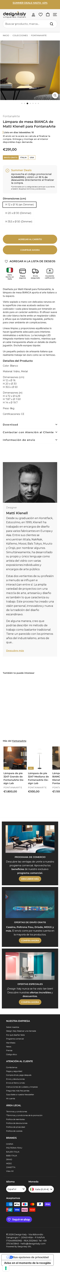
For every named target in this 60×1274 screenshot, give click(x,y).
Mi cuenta (10, 1098)
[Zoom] (55, 95)
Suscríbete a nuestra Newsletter (20, 1094)
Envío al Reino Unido (15, 1083)
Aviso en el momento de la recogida (27, 1263)
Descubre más (15, 650)
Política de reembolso (15, 1119)
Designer (11, 507)
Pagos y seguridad (14, 1071)
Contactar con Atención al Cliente (28, 432)
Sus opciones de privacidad (31, 1257)
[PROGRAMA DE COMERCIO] (30, 839)
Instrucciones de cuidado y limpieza (22, 1087)
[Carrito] (48, 14)
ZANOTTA (10, 1167)
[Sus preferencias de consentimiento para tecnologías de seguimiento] (6, 1268)
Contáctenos (11, 1067)
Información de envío (19, 439)
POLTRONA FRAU (14, 1148)
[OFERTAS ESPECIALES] (30, 966)
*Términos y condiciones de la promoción (24, 1115)
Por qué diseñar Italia (15, 1035)
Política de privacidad (15, 1127)
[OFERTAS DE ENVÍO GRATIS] (30, 904)
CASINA (9, 1144)
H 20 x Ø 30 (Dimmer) (18, 213)
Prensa (9, 1050)
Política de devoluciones (16, 1123)
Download (10, 424)
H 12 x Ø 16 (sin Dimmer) (19, 204)
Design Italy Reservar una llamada (21, 1031)
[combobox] (30, 24)
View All (10, 1171)
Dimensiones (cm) (14, 198)
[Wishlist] (40, 14)
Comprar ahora (30, 250)
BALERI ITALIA (12, 1152)
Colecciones (20, 35)
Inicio (6, 35)
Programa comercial (15, 1039)
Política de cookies (14, 1131)
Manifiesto (10, 1043)
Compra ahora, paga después (18, 1075)
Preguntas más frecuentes (17, 1091)
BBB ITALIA (11, 1155)
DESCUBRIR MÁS (30, 879)
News (8, 1046)
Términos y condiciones (16, 1111)
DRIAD (9, 1159)
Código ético (11, 1054)
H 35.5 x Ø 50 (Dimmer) (18, 221)
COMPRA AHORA (30, 940)
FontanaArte (38, 35)
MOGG (9, 1163)
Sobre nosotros (12, 1027)
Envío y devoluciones (15, 1079)
